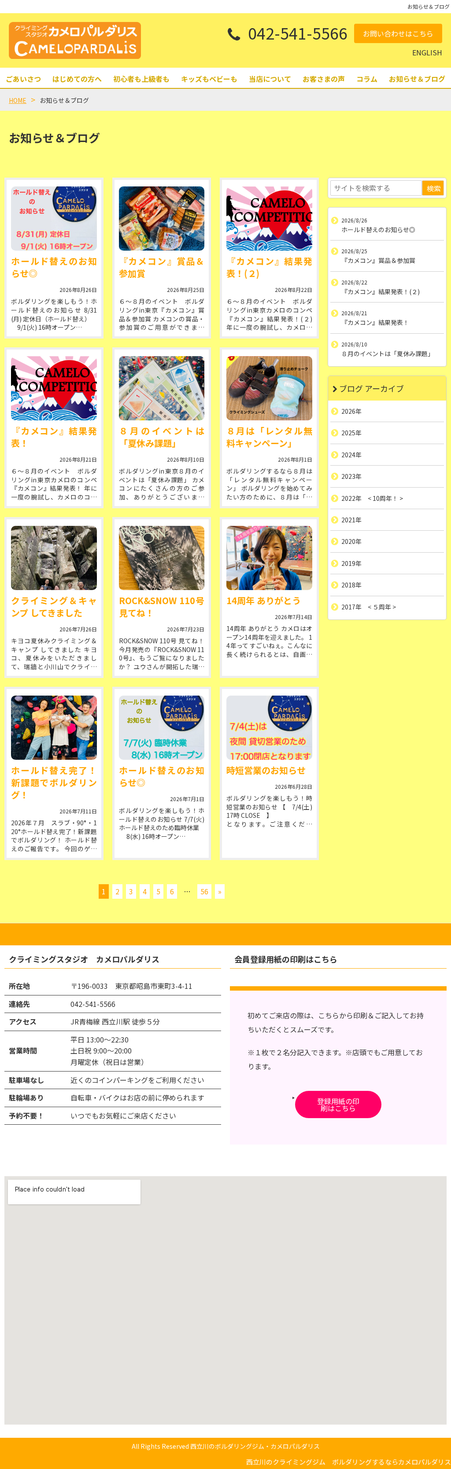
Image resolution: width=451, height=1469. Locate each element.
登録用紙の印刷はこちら (338, 1104)
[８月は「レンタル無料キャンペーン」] (269, 388)
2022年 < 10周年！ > (372, 497)
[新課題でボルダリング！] (54, 728)
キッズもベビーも (209, 78)
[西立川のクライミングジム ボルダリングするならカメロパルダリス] (75, 40)
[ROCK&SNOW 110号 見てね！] (162, 558)
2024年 (351, 454)
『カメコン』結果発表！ (54, 436)
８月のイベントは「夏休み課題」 (162, 436)
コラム (366, 78)
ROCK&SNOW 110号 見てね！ (162, 606)
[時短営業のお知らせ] (269, 728)
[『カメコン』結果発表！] (54, 388)
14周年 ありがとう (263, 600)
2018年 (351, 584)
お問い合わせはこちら (398, 33)
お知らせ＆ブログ (417, 78)
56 (204, 891)
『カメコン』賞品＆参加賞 (162, 267)
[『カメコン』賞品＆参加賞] (162, 218)
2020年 (351, 541)
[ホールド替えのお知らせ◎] (54, 218)
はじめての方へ (77, 78)
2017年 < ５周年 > (368, 606)
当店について (270, 78)
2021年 (351, 519)
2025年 (351, 432)
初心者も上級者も (141, 78)
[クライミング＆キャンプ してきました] (54, 558)
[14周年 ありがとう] (269, 558)
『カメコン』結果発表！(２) (269, 267)
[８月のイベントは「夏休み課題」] (162, 388)
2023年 (351, 476)
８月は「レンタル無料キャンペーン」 (269, 436)
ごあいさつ (23, 78)
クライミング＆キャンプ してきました (54, 606)
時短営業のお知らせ (266, 770)
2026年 (351, 411)
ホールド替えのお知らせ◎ (54, 267)
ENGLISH (427, 52)
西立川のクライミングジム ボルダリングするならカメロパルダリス (348, 1461)
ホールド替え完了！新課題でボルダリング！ (54, 782)
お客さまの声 (324, 78)
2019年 (351, 563)
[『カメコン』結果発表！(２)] (269, 218)
